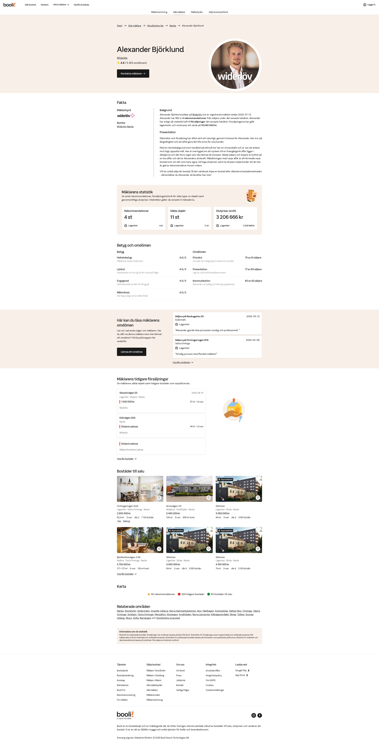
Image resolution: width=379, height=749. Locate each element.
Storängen (172, 614)
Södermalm (143, 610)
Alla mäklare (152, 690)
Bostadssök (122, 670)
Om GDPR (210, 680)
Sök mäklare (179, 12)
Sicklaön (131, 614)
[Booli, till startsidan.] (9, 5)
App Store (240, 675)
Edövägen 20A (127, 417)
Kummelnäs (221, 610)
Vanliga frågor (182, 690)
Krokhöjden (185, 614)
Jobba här (180, 680)
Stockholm (130, 610)
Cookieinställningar (215, 690)
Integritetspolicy (214, 675)
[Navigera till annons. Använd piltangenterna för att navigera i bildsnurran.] (140, 489)
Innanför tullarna (159, 610)
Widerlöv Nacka (125, 126)
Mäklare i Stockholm (156, 670)
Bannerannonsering (126, 695)
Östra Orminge (146, 614)
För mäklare (122, 700)
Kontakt (180, 685)
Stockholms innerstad (168, 617)
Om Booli (180, 670)
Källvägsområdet (220, 614)
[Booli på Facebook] (259, 715)
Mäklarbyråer (197, 12)
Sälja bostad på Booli (218, 12)
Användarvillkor (213, 670)
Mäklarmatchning (159, 12)
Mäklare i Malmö (154, 680)
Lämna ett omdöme (131, 351)
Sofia (136, 617)
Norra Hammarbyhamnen (182, 610)
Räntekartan (123, 685)
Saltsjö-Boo (235, 610)
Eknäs (233, 614)
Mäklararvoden (153, 695)
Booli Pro (121, 690)
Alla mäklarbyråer (154, 685)
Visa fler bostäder (125, 458)
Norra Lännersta (201, 614)
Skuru (129, 617)
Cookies (209, 685)
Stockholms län (155, 25)
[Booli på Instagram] (253, 715)
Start (119, 25)
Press (179, 675)
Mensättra (160, 614)
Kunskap (121, 680)
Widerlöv (122, 58)
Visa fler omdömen (181, 362)
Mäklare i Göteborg (155, 675)
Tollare (240, 614)
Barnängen (145, 617)
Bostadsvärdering (125, 675)
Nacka (173, 25)
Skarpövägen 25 (128, 392)
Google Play (240, 670)
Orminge (247, 610)
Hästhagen (208, 610)
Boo (199, 610)
